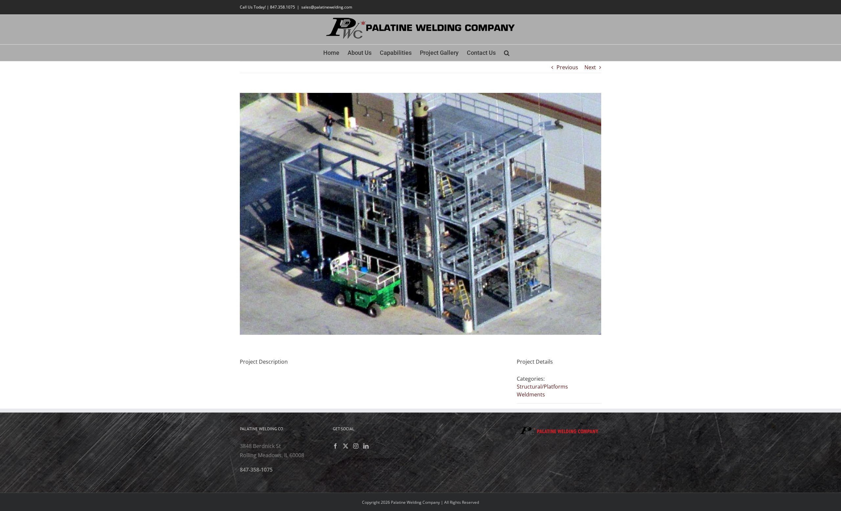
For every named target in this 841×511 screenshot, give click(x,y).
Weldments (531, 394)
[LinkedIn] (366, 446)
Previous (567, 67)
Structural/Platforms (542, 386)
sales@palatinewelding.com (326, 7)
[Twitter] (345, 446)
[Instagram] (355, 446)
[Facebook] (335, 446)
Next (590, 67)
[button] (507, 53)
